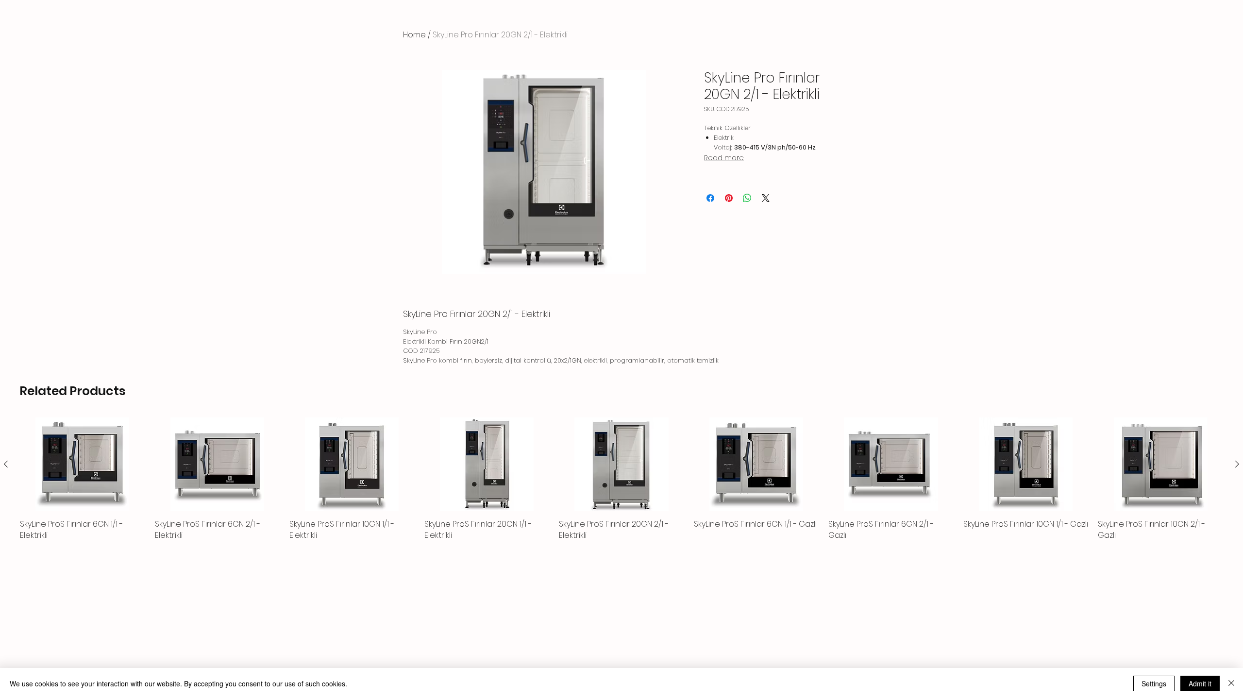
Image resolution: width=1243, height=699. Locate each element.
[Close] (1231, 683)
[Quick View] (82, 464)
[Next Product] (1237, 464)
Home (414, 34)
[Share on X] (766, 198)
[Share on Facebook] (710, 198)
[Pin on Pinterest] (729, 198)
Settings (1154, 683)
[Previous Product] (6, 464)
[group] (621, 479)
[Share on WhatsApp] (747, 198)
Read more (724, 158)
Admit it (1200, 683)
